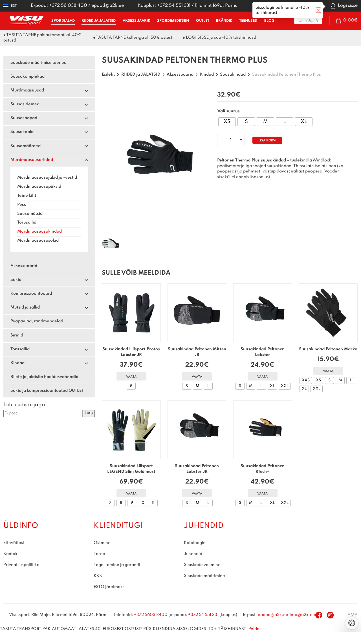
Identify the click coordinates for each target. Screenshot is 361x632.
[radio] (227, 122)
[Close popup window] (318, 10)
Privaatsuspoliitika (21, 565)
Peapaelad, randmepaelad (36, 321)
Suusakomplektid (27, 76)
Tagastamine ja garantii (117, 565)
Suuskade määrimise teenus (38, 63)
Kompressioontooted (31, 294)
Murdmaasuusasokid (38, 240)
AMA (352, 615)
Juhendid (193, 554)
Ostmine (102, 543)
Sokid (15, 280)
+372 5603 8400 (151, 615)
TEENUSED (248, 21)
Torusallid (26, 222)
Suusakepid (22, 132)
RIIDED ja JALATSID (99, 21)
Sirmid (16, 335)
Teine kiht (26, 196)
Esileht (108, 74)
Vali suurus (228, 111)
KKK (98, 576)
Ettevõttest (14, 543)
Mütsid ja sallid (25, 307)
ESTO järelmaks (109, 587)
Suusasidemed (24, 104)
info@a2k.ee (302, 615)
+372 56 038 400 (68, 5)
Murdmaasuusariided (31, 160)
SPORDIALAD (63, 21)
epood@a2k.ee (107, 5)
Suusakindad (233, 74)
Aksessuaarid (23, 266)
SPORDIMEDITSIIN (173, 21)
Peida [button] (253, 629)
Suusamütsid (30, 214)
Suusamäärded (25, 146)
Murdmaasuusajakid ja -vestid (47, 178)
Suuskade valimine (202, 565)
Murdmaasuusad (27, 90)
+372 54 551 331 (173, 5)
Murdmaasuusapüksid (39, 187)
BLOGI (270, 21)
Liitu (89, 413)
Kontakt (11, 554)
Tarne (99, 554)
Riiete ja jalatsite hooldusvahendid (44, 377)
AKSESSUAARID (136, 21)
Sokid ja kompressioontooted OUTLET (47, 391)
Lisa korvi (267, 140)
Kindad (17, 363)
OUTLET (202, 21)
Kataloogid (195, 543)
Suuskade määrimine (204, 576)
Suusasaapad (23, 118)
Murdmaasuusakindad (39, 231)
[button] (10, 6)
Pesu (22, 205)
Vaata (131, 377)
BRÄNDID (224, 21)
